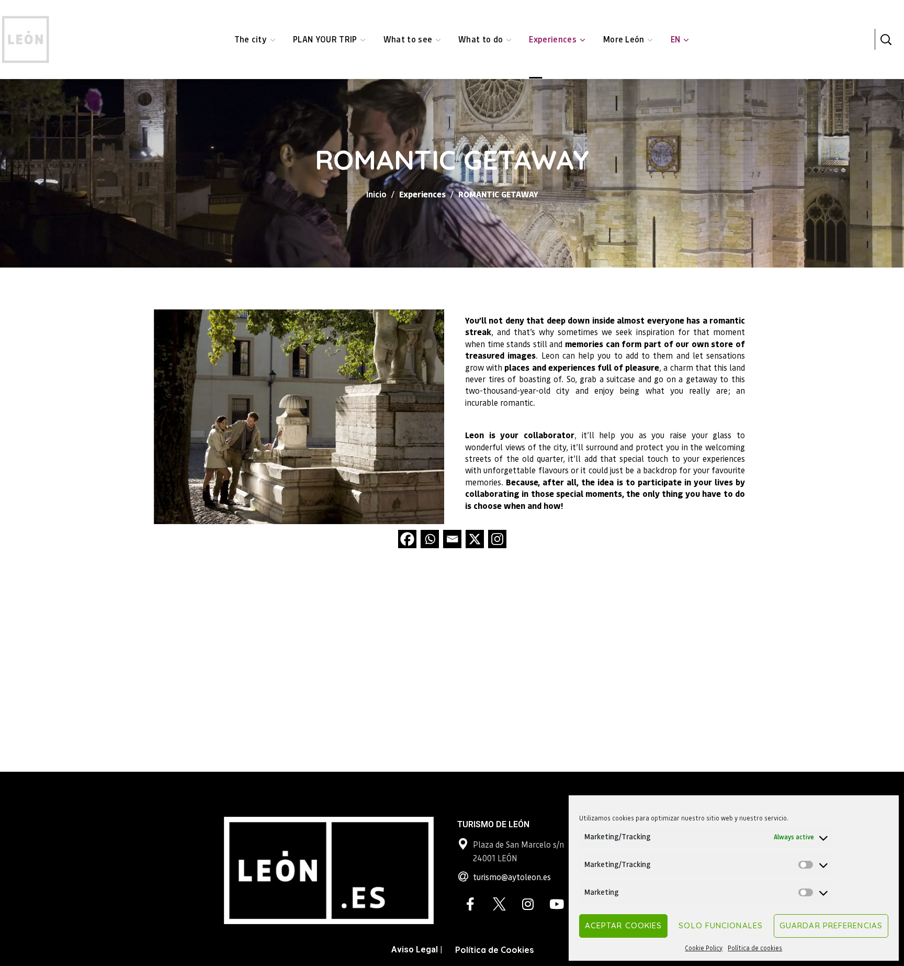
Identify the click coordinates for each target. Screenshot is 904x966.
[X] (475, 539)
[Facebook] (407, 539)
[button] (885, 39)
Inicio (376, 193)
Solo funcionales (721, 925)
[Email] (452, 539)
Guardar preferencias (831, 925)
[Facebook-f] (470, 904)
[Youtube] (557, 904)
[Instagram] (497, 539)
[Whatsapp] (430, 539)
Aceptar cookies (623, 925)
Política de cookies (755, 948)
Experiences (422, 193)
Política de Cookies (494, 950)
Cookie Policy (703, 948)
